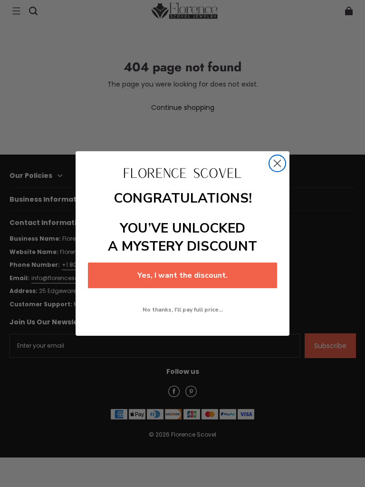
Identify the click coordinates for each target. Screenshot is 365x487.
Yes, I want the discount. (182, 275)
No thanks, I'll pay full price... (183, 309)
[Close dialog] (277, 163)
